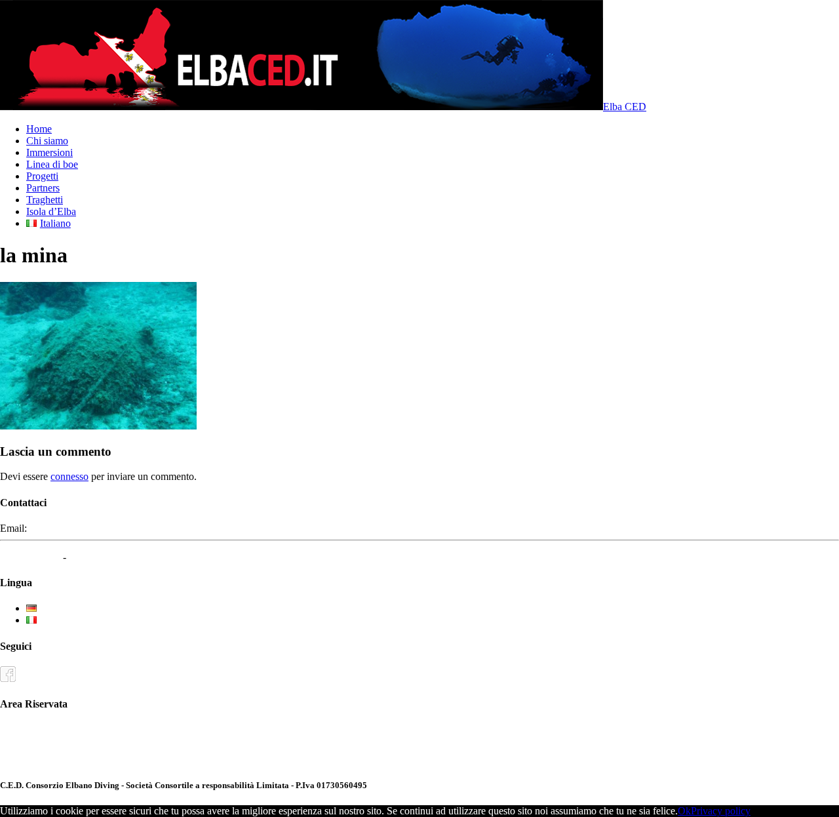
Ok (684, 810)
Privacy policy (721, 810)
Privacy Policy (30, 557)
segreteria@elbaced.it (73, 528)
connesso (69, 476)
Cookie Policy (98, 557)
